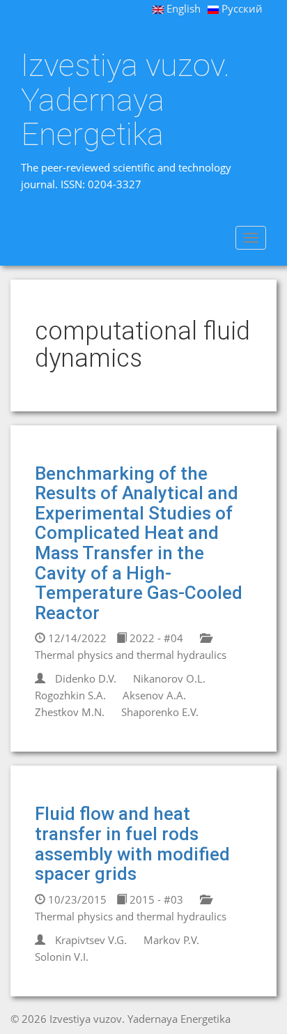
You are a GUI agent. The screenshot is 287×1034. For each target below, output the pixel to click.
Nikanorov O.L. (169, 678)
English (182, 8)
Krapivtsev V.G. (91, 940)
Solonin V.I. (61, 957)
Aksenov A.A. (154, 695)
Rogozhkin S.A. (70, 695)
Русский (241, 8)
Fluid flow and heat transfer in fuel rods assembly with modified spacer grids (132, 843)
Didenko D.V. (85, 678)
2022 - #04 (155, 638)
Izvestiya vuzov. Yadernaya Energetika (125, 100)
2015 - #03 (155, 899)
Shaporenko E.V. (160, 712)
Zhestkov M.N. (69, 712)
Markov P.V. (171, 940)
